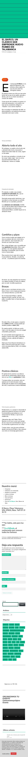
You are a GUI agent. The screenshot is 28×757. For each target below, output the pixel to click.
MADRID (22, 642)
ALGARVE (11, 624)
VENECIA (5, 659)
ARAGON (17, 624)
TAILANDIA (10, 653)
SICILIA (5, 653)
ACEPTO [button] (14, 753)
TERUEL (13, 656)
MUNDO (16, 645)
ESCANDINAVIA (7, 636)
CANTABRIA (6, 630)
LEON (17, 642)
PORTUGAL (17, 647)
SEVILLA (21, 650)
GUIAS (19, 639)
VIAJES (10, 659)
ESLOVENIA (15, 636)
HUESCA (5, 642)
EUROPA (10, 639)
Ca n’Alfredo (9, 528)
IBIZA (12, 538)
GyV (15, 52)
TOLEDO (18, 656)
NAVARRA (21, 645)
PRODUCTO (6, 650)
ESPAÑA (9, 537)
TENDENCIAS (6, 656)
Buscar (4, 601)
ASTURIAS (5, 627)
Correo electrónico (8, 579)
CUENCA (17, 633)
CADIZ (16, 627)
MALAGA (5, 645)
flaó (10, 377)
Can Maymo (12, 501)
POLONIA (11, 647)
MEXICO (10, 645)
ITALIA (13, 642)
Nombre (5, 572)
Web (3, 586)
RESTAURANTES (15, 537)
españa (5, 639)
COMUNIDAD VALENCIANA (17, 630)
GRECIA (15, 639)
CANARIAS (22, 627)
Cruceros (11, 633)
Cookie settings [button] (6, 753)
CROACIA (5, 633)
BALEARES (4, 538)
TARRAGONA (17, 653)
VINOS (14, 659)
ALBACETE (5, 624)
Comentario (6, 555)
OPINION (5, 647)
